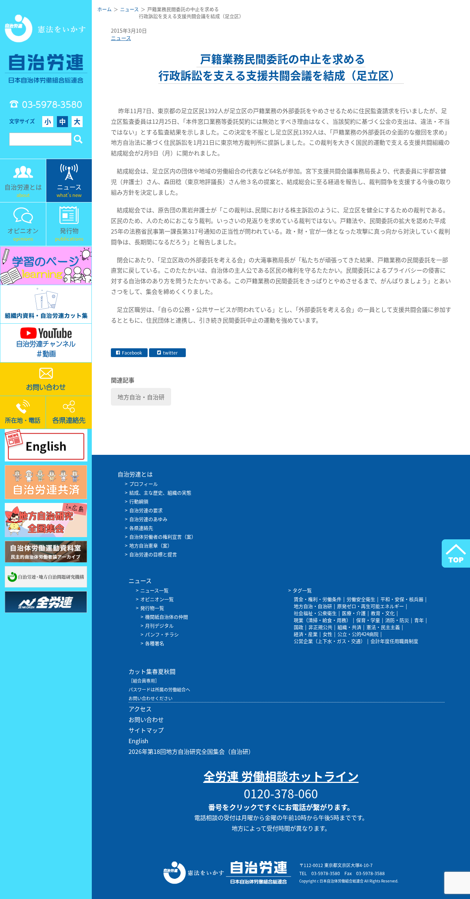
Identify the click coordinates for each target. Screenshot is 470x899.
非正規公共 (320, 626)
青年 (419, 619)
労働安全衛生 (361, 599)
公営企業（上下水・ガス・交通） (329, 640)
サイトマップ (146, 730)
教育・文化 (383, 612)
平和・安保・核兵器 (401, 599)
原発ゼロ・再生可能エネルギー (370, 606)
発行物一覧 (152, 607)
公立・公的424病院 (358, 633)
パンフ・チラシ (162, 634)
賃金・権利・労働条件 (317, 599)
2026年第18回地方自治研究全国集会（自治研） (191, 751)
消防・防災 (397, 619)
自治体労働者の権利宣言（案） (162, 536)
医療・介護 (354, 612)
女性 (327, 633)
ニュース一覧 (154, 590)
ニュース (121, 38)
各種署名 (154, 643)
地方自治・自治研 (141, 396)
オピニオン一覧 (157, 599)
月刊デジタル (159, 625)
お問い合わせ (146, 719)
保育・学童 (368, 619)
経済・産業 (306, 633)
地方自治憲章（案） (150, 545)
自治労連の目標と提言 (153, 554)
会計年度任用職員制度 (394, 640)
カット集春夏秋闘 (152, 671)
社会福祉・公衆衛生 (315, 612)
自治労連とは (135, 474)
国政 (298, 626)
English (138, 740)
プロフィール (143, 483)
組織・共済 (349, 626)
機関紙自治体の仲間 (166, 616)
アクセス (140, 708)
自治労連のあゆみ (148, 518)
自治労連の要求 (146, 510)
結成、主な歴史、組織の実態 (160, 492)
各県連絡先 (141, 527)
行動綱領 (138, 501)
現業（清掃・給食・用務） (322, 619)
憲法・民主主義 (383, 626)
